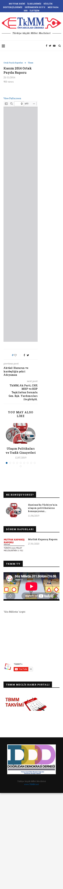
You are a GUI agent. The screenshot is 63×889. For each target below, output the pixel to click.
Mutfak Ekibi (17, 3)
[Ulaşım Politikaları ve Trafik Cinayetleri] (20, 433)
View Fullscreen (12, 98)
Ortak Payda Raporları (13, 63)
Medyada (53, 7)
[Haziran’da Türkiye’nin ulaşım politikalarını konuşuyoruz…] (14, 510)
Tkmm (30, 63)
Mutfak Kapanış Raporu (43, 539)
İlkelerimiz (34, 3)
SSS (25, 10)
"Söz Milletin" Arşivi (14, 611)
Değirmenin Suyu (35, 7)
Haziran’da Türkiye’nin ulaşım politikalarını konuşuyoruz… (42, 508)
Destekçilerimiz (12, 7)
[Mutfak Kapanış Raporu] (14, 545)
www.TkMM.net (31, 784)
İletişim (34, 10)
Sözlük (48, 3)
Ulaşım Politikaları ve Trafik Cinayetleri (21, 450)
